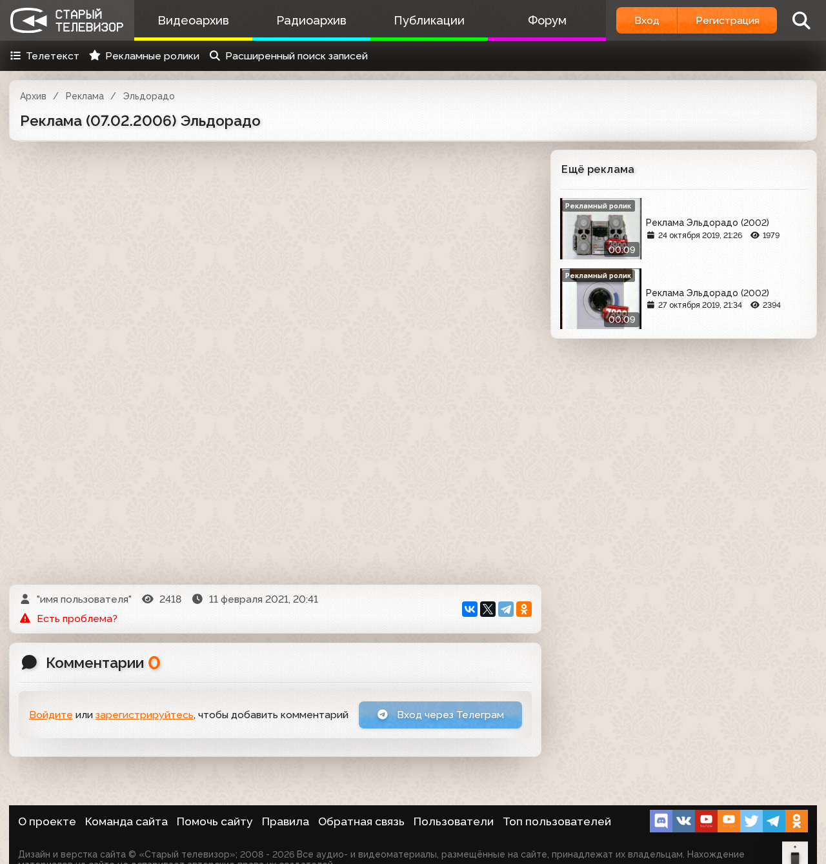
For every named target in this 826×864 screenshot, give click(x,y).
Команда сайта (126, 821)
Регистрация (728, 20)
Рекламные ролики (152, 56)
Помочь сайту (215, 821)
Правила (285, 821)
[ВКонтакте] (470, 609)
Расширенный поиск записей (296, 56)
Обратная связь (361, 821)
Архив (33, 96)
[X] (488, 609)
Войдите (51, 714)
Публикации (429, 20)
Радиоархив (311, 20)
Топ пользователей (557, 821)
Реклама (85, 96)
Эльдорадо (149, 96)
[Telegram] (506, 609)
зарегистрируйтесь (145, 714)
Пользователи (454, 821)
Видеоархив (193, 20)
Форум (547, 20)
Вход (647, 20)
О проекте (47, 821)
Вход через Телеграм (449, 714)
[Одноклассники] (524, 609)
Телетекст (52, 56)
